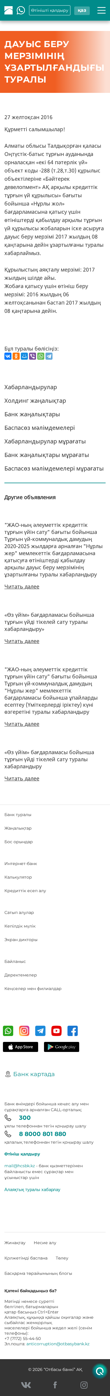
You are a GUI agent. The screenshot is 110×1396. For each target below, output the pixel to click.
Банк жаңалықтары (32, 414)
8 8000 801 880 (42, 1133)
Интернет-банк (20, 863)
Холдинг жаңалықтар (35, 401)
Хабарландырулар (30, 387)
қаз (82, 10)
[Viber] (32, 356)
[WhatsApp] (40, 356)
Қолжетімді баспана (26, 1258)
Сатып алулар (19, 912)
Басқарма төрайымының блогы (38, 1273)
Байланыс (15, 961)
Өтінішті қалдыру (49, 10)
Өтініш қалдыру (22, 1154)
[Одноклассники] (16, 356)
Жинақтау (15, 1242)
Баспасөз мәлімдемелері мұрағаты (54, 468)
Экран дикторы (21, 939)
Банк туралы (17, 814)
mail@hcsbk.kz (19, 1165)
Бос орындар (18, 841)
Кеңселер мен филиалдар (33, 988)
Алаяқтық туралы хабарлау (32, 1189)
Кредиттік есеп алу (25, 890)
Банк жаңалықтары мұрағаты (46, 455)
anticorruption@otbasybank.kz (57, 1343)
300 (25, 1117)
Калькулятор (18, 877)
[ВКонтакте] (7, 356)
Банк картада (34, 1074)
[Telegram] (49, 356)
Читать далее (21, 586)
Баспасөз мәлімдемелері (39, 428)
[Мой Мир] (24, 356)
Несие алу (45, 1242)
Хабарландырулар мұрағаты (45, 441)
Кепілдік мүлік (19, 926)
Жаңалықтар (18, 828)
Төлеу (62, 1258)
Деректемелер (20, 975)
